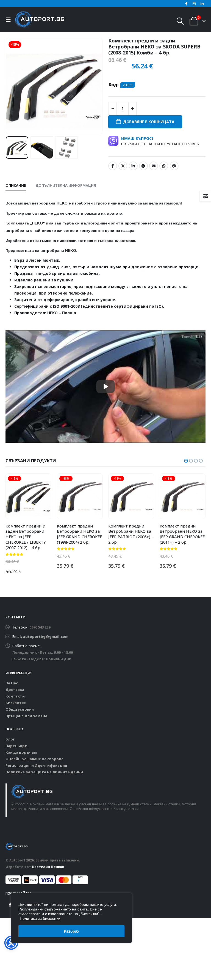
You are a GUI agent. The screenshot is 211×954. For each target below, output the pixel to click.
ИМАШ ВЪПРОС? (160, 141)
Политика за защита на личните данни (44, 771)
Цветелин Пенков (48, 866)
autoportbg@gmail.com (45, 636)
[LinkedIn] (202, 3)
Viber (174, 166)
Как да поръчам (21, 752)
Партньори (16, 745)
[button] (9, 19)
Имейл (153, 166)
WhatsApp (163, 166)
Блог (10, 739)
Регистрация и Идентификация (36, 765)
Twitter (122, 166)
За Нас (11, 683)
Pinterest (143, 166)
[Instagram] (194, 3)
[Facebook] (186, 3)
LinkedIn (133, 166)
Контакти (15, 696)
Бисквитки (16, 702)
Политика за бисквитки (40, 918)
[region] (71, 918)
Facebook (112, 166)
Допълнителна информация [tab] (65, 185)
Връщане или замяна (26, 715)
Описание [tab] (15, 185)
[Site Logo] (39, 19)
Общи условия (19, 709)
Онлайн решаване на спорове (34, 758)
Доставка (14, 689)
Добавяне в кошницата (148, 121)
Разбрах (71, 931)
